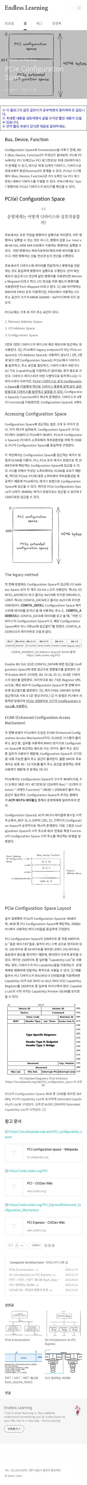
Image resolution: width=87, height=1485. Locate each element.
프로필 (9, 23)
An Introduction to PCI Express (30, 1275)
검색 (70, 8)
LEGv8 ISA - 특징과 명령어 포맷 (28, 1290)
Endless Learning (26, 8)
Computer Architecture (27, 1262)
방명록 (56, 23)
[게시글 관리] (21, 1245)
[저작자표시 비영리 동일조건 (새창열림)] (49, 1245)
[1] (6, 1131)
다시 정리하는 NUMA (22, 1285)
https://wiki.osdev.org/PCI (28, 1171)
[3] (6, 1204)
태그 (39, 23)
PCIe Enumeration (21, 1270)
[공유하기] (16, 1245)
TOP (79, 1472)
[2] (6, 1171)
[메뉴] (79, 8)
